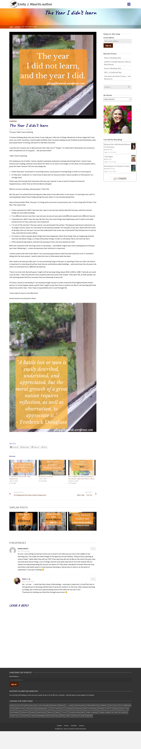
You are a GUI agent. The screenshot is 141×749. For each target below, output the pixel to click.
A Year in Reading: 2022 (112, 58)
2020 (11, 705)
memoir (71, 709)
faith (117, 705)
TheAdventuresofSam (76, 712)
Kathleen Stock (109, 149)
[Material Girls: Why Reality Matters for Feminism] (133, 146)
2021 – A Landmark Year (113, 72)
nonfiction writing (89, 709)
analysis (32, 705)
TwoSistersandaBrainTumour (41, 716)
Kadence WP (83, 729)
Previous (11, 521)
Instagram (81, 725)
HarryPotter (19, 709)
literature (58, 709)
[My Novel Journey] (52, 467)
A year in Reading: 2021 (112, 68)
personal (101, 709)
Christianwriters (92, 705)
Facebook (59, 725)
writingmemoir (87, 716)
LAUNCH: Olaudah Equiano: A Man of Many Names (117, 63)
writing (55, 716)
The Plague (108, 156)
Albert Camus (109, 159)
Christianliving (79, 705)
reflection (124, 709)
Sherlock (50, 712)
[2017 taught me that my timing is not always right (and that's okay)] (82, 467)
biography (54, 705)
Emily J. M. (26, 579)
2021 (16, 705)
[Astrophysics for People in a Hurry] (133, 168)
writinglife (76, 716)
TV (18, 716)
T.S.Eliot (64, 712)
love (65, 709)
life (51, 709)
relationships (15, 712)
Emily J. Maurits (26, 129)
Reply (93, 549)
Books (62, 705)
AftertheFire (23, 705)
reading (116, 709)
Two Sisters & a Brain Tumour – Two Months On (117, 77)
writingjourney (65, 716)
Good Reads (74, 725)
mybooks (78, 709)
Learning (13, 121)
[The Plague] (133, 158)
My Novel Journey (46, 476)
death (111, 705)
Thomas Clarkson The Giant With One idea (113, 712)
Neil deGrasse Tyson (110, 168)
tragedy (13, 716)
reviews (32, 712)
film (11, 709)
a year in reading (43, 705)
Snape (58, 712)
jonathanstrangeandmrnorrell (37, 709)
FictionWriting (125, 705)
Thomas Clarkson (91, 712)
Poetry (109, 709)
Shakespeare (41, 712)
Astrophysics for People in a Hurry (117, 166)
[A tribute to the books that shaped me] (23, 467)
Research (24, 712)
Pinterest (66, 725)
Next (94, 521)
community (103, 705)
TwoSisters (25, 716)
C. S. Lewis (69, 705)
